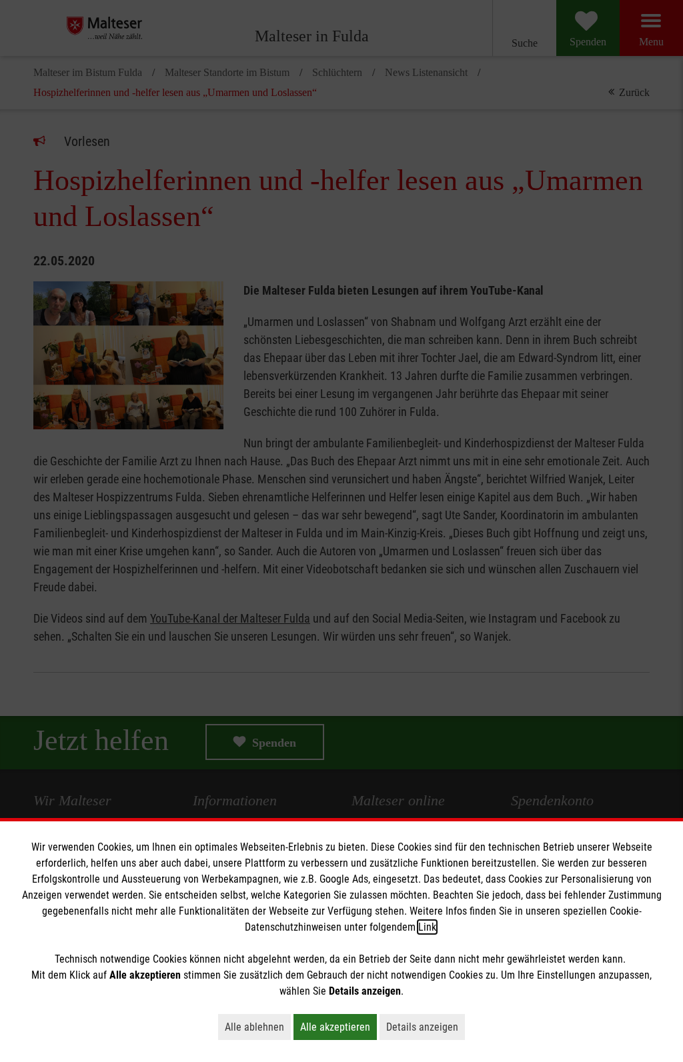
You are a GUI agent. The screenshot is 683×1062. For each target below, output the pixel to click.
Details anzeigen (425, 1026)
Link (427, 927)
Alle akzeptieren (338, 1026)
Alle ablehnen (258, 1026)
